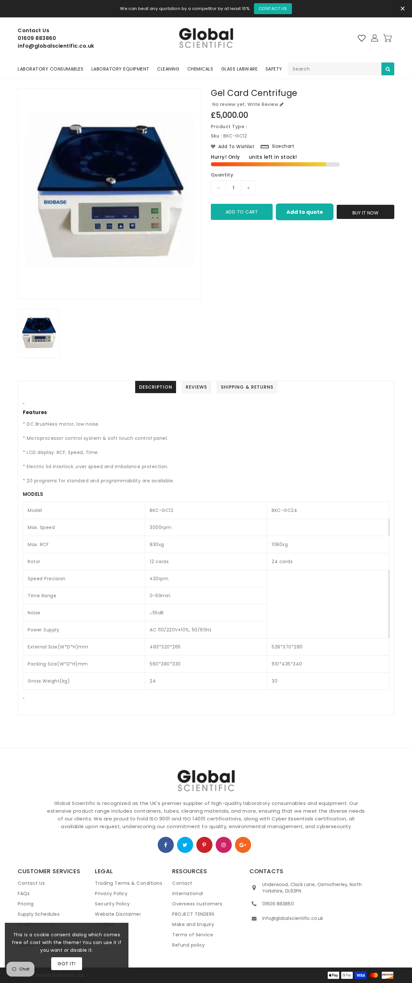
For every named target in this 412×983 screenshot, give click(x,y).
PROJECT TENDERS (193, 914)
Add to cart (242, 212)
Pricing (26, 904)
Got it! (67, 963)
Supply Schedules (39, 914)
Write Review (263, 104)
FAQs (24, 893)
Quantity (222, 175)
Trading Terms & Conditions (128, 883)
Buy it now (365, 213)
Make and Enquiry (193, 924)
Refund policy (188, 945)
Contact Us (273, 8)
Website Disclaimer (118, 914)
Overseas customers (197, 904)
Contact (182, 883)
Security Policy (112, 904)
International (187, 893)
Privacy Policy (111, 893)
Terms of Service (192, 934)
